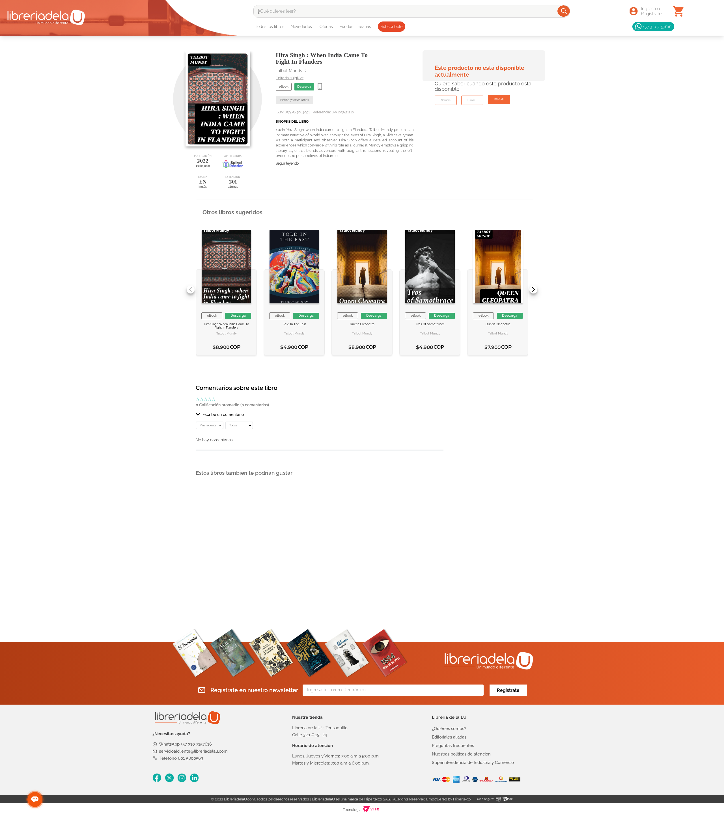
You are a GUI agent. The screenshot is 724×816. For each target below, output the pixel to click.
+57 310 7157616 (657, 26)
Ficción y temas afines (294, 100)
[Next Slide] (533, 289)
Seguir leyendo (287, 163)
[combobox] (411, 11)
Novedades (301, 26)
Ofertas (326, 26)
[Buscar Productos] (564, 11)
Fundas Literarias (355, 26)
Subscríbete (391, 26)
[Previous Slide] (191, 289)
